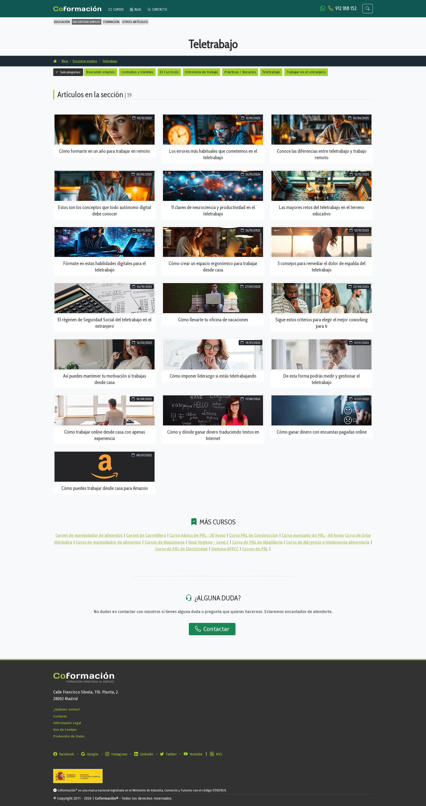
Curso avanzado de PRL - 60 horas (313, 535)
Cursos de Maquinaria (164, 542)
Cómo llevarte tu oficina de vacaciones (213, 320)
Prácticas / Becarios (240, 72)
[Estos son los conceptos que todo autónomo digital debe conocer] (104, 185)
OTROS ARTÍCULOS (135, 22)
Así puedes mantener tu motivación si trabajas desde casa (104, 379)
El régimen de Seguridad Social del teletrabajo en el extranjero (104, 323)
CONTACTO (159, 9)
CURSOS (118, 9)
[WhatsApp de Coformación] (323, 8)
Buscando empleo (100, 72)
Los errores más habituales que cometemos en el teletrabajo (213, 154)
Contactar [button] (215, 629)
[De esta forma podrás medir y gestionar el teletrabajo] (321, 354)
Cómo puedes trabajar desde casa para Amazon (104, 488)
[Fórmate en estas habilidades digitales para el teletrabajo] (104, 241)
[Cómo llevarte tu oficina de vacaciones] (213, 297)
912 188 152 (345, 8)
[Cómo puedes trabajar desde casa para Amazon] (104, 466)
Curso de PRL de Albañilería (257, 542)
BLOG (137, 9)
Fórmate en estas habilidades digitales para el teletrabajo (104, 266)
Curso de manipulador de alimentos (108, 542)
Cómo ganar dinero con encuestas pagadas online (322, 432)
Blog (65, 61)
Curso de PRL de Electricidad (181, 549)
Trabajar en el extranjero (306, 72)
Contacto (60, 716)
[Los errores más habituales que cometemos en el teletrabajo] (213, 129)
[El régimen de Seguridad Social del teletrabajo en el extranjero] (104, 297)
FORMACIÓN (111, 22)
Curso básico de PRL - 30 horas (198, 535)
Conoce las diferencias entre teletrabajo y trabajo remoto (321, 154)
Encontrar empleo (85, 61)
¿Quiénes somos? (66, 709)
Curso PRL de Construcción (253, 535)
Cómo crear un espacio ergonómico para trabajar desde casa (213, 266)
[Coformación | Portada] (79, 9)
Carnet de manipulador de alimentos (89, 535)
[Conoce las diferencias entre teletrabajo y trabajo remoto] (321, 129)
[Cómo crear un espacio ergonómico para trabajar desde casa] (213, 241)
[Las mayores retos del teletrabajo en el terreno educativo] (321, 185)
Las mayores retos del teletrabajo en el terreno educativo (321, 210)
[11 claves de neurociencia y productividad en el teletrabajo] (213, 185)
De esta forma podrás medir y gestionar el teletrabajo (321, 379)
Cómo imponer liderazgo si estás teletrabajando (213, 376)
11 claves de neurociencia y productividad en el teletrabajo (213, 210)
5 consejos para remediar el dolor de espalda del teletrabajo (321, 266)
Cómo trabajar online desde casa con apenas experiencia (104, 435)
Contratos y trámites (137, 72)
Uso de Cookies (65, 730)
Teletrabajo (109, 61)
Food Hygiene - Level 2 (208, 542)
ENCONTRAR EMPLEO (86, 22)
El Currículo (169, 72)
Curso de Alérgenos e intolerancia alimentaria (327, 542)
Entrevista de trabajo (201, 72)
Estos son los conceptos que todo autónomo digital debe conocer (104, 210)
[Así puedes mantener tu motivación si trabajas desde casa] (104, 354)
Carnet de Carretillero (146, 535)
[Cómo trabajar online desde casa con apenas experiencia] (104, 410)
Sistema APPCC (224, 549)
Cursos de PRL (255, 549)
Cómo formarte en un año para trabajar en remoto (104, 151)
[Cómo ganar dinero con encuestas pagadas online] (321, 410)
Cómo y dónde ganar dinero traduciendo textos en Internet (213, 435)
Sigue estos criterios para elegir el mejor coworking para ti (321, 323)
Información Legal (67, 723)
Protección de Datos (69, 736)
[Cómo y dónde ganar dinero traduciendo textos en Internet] (213, 410)
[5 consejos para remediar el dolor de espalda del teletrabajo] (321, 241)
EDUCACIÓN (62, 22)
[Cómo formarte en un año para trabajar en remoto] (104, 129)
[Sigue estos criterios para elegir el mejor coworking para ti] (321, 297)
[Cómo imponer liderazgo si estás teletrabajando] (213, 354)
